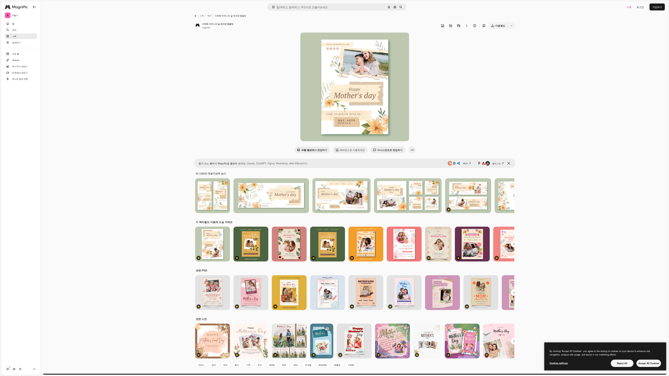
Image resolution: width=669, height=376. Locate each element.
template (323, 364)
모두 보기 (221, 173)
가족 (248, 364)
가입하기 (657, 7)
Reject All (622, 363)
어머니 (201, 364)
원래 (320, 39)
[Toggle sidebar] (34, 7)
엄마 (214, 364)
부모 (260, 364)
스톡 (202, 15)
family (272, 364)
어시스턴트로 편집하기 (389, 150)
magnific (206, 27)
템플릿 (337, 364)
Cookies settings (558, 363)
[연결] (7, 369)
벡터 (209, 15)
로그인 (640, 7)
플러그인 (496, 163)
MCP (465, 163)
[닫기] (509, 163)
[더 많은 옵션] (466, 25)
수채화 (351, 364)
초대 (225, 364)
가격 (628, 7)
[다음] (514, 195)
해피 (296, 364)
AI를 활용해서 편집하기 (314, 150)
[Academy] (14, 369)
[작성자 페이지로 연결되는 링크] (197, 25)
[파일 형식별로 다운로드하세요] (511, 25)
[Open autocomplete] (272, 7)
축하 (284, 364)
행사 (237, 364)
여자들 (308, 364)
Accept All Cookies (648, 363)
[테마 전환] (20, 369)
